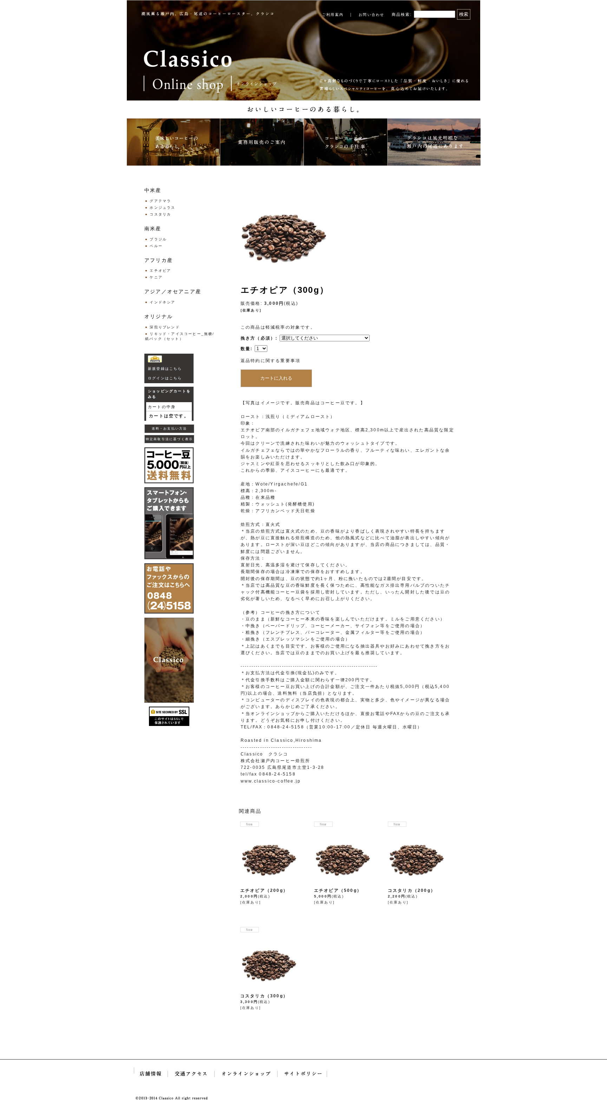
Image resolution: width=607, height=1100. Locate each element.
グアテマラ (160, 201)
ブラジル (158, 239)
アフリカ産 (158, 260)
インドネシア (162, 302)
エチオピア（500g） (338, 890)
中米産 (153, 190)
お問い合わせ (371, 15)
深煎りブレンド (165, 327)
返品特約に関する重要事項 (270, 360)
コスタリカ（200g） (412, 890)
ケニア (156, 277)
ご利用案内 (333, 15)
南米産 (153, 228)
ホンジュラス (162, 208)
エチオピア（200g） (264, 890)
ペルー (156, 246)
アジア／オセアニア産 (172, 291)
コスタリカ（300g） (264, 995)
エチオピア (160, 270)
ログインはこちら (165, 378)
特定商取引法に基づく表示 (169, 439)
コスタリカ (160, 214)
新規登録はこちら (165, 369)
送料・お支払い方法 (169, 428)
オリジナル (158, 316)
